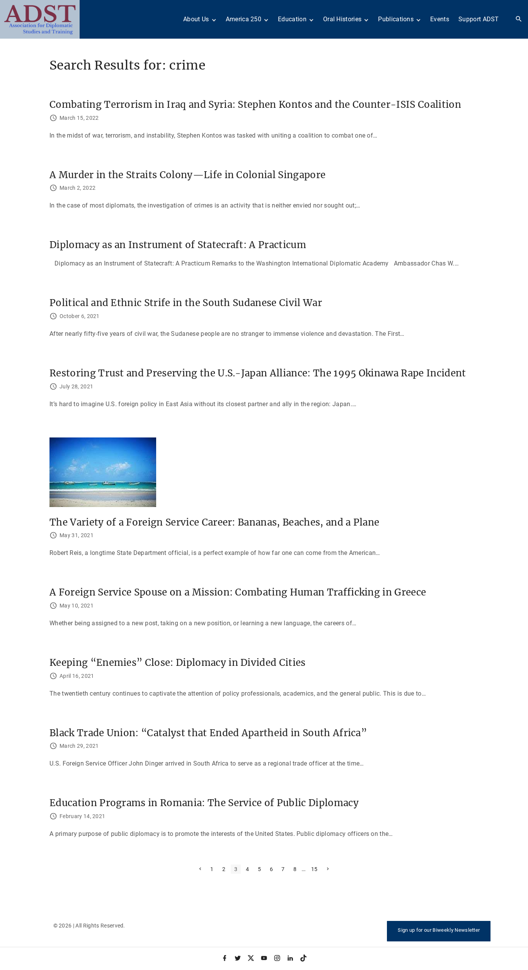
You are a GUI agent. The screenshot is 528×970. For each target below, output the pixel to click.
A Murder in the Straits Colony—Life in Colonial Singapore (187, 175)
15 (314, 869)
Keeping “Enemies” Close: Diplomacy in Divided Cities (177, 663)
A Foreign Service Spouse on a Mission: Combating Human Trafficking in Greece (237, 592)
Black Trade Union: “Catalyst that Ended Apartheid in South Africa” (208, 733)
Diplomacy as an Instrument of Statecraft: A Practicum (177, 245)
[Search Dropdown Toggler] (519, 19)
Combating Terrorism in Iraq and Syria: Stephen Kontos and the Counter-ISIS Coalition (255, 105)
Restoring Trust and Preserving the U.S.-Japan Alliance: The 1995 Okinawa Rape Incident (257, 373)
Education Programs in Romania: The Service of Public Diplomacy (204, 803)
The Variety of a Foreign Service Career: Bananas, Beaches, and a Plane (214, 522)
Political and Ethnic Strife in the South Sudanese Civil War (185, 303)
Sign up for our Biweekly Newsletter (439, 930)
